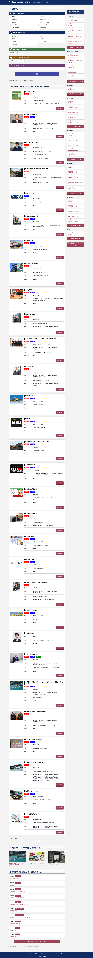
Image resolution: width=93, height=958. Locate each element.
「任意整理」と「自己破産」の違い (18, 891)
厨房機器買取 (43, 27)
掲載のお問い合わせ (61, 953)
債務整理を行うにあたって (16, 910)
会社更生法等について (15, 923)
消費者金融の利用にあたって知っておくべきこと (21, 917)
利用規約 (42, 953)
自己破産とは (13, 930)
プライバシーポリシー (50, 953)
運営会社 (37, 953)
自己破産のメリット (14, 936)
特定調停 (42, 38)
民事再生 (14, 38)
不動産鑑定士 (15, 19)
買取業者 (14, 22)
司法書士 (42, 16)
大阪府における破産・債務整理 (17, 897)
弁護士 (13, 16)
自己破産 (42, 36)
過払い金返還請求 (19, 908)
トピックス (18, 876)
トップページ (30, 953)
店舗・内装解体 (15, 27)
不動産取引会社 (43, 19)
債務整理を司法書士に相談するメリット (19, 904)
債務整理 (14, 36)
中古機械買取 (15, 25)
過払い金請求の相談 (14, 878)
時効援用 (12, 885)
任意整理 (14, 41)
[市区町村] (20, 53)
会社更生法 (14, 44)
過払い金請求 (43, 41)
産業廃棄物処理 (43, 25)
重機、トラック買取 (44, 22)
